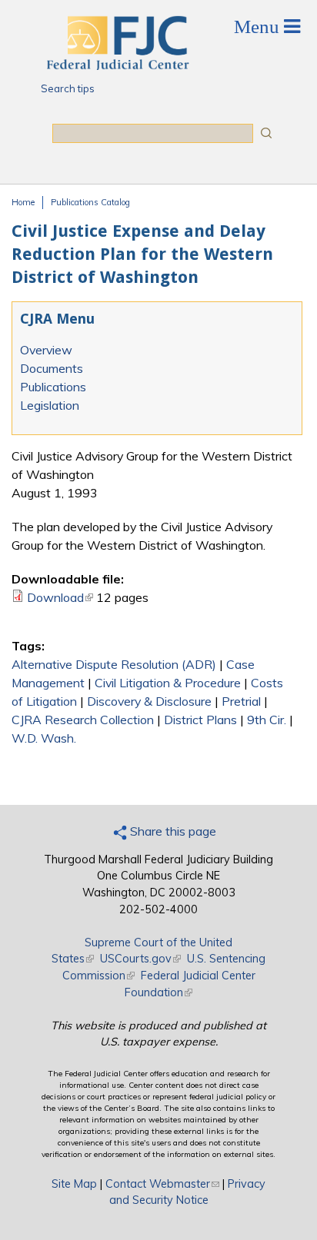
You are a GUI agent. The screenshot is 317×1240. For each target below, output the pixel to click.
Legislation (49, 405)
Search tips (68, 88)
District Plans (200, 719)
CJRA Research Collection (83, 719)
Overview (46, 349)
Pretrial (241, 701)
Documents (51, 368)
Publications (53, 386)
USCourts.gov (140, 959)
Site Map (74, 1184)
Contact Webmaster (162, 1184)
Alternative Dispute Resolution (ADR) (114, 664)
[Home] (117, 65)
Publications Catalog (90, 202)
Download (60, 597)
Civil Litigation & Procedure (168, 682)
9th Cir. (266, 719)
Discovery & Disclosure (149, 701)
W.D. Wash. (44, 738)
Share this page (171, 831)
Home (23, 202)
